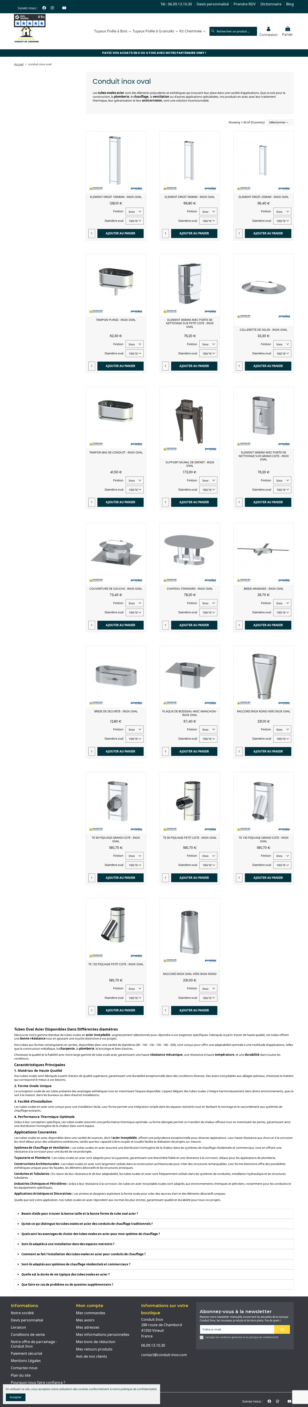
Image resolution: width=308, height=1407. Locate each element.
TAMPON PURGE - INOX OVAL (116, 320)
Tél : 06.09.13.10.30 (177, 4)
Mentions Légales (26, 1361)
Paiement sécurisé (26, 1353)
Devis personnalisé (213, 4)
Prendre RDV (245, 4)
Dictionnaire (271, 4)
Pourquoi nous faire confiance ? (38, 1382)
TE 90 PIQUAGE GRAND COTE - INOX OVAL (116, 839)
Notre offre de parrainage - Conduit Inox (34, 1344)
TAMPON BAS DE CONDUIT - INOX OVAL (116, 452)
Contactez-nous (24, 1368)
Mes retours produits (94, 1349)
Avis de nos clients (91, 1356)
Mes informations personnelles (102, 1334)
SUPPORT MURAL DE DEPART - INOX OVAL (189, 464)
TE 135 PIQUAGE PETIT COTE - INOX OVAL (116, 964)
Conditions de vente (28, 1334)
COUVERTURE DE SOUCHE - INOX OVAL (116, 589)
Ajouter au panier (120, 233)
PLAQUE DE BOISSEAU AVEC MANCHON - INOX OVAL (189, 713)
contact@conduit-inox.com (164, 1354)
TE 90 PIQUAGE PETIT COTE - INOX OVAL (190, 838)
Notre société (22, 1313)
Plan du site (21, 1375)
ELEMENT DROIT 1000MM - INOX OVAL (116, 197)
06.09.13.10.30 (153, 1345)
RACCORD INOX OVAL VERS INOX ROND (189, 974)
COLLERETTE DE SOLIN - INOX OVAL (263, 330)
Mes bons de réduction (95, 1342)
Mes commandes (90, 1313)
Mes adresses (87, 1327)
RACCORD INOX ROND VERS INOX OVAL (263, 711)
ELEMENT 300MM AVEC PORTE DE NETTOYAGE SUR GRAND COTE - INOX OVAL (264, 455)
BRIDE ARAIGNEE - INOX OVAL (264, 589)
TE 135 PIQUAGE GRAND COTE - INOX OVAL (264, 839)
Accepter (15, 1397)
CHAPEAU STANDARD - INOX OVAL (190, 589)
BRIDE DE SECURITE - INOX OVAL (116, 711)
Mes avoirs (85, 1320)
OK (282, 1329)
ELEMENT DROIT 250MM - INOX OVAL (264, 197)
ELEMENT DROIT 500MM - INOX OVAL (190, 197)
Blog (290, 4)
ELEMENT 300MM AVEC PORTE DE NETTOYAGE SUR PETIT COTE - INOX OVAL (190, 323)
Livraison (18, 1327)
